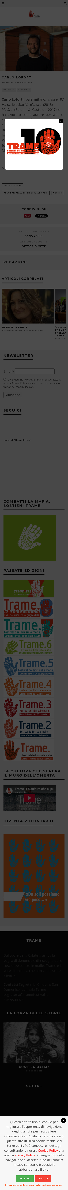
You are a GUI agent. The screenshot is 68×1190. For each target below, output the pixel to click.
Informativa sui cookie (49, 1185)
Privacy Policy (25, 1155)
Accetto (25, 1178)
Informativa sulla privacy (19, 1185)
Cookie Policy (48, 1150)
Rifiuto (43, 1178)
